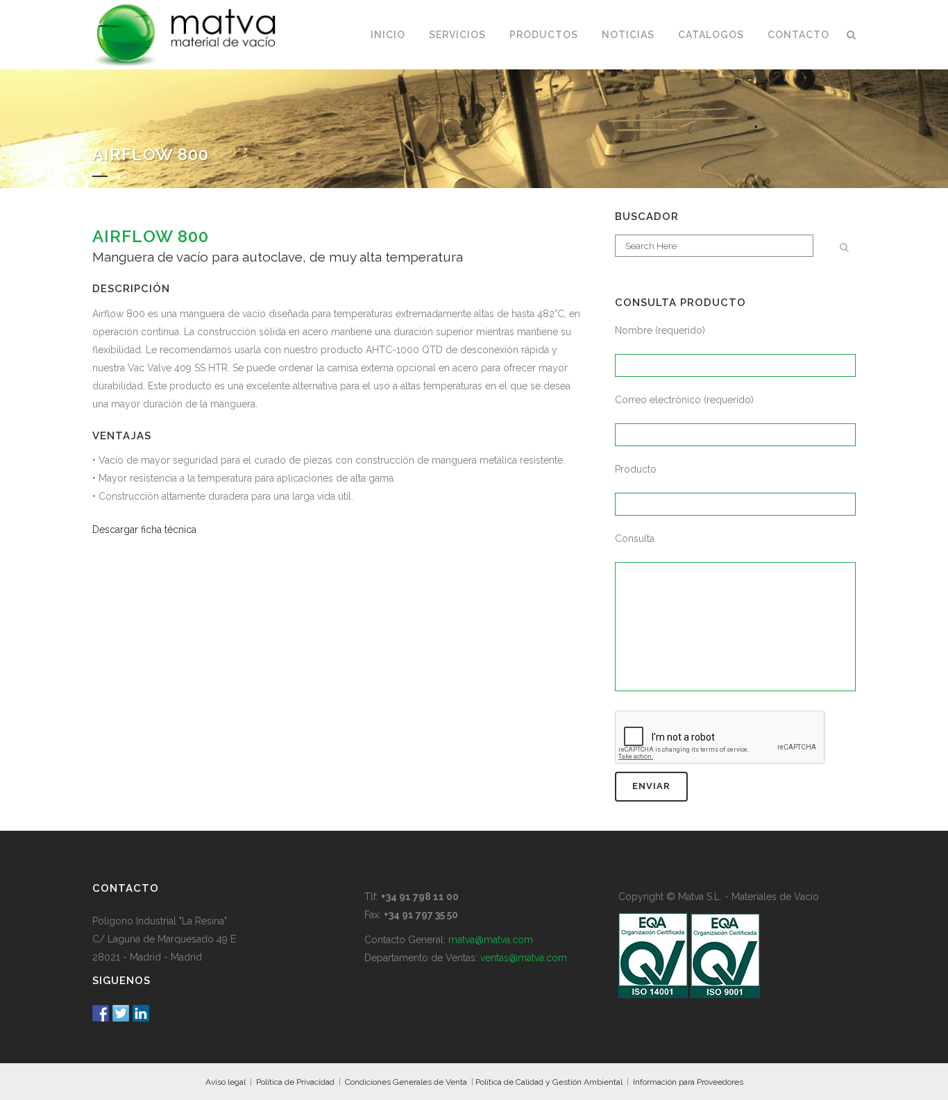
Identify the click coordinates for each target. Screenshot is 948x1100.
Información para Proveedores (688, 1082)
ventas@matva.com (523, 957)
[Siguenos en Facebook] (100, 1013)
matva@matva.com (490, 939)
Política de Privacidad (295, 1082)
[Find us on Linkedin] (141, 1013)
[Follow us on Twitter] (120, 1013)
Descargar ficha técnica (144, 529)
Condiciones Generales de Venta (406, 1082)
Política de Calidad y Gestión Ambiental (549, 1082)
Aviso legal (225, 1082)
